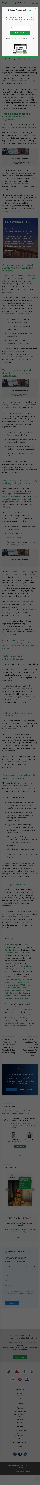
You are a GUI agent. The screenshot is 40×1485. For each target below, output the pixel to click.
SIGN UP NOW (20, 33)
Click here (20, 39)
